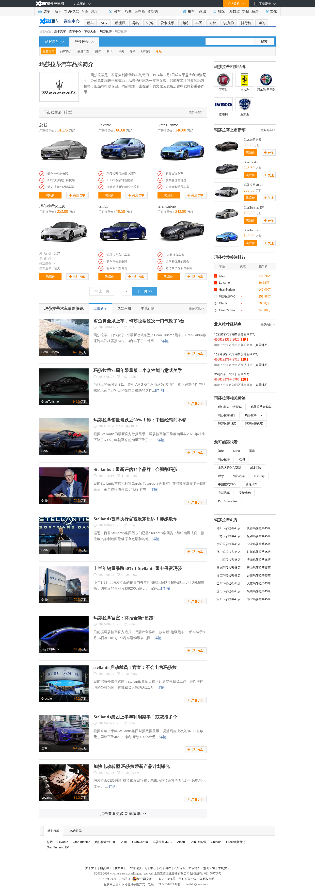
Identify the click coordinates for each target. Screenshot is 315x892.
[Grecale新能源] (226, 139)
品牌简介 (66, 51)
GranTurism (227, 289)
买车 (117, 11)
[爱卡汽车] (50, 3)
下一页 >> (144, 291)
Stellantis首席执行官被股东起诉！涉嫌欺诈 (135, 518)
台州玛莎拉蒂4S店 (259, 575)
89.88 (248, 145)
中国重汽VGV (227, 484)
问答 (261, 23)
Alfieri (181, 842)
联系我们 (120, 868)
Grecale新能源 (252, 139)
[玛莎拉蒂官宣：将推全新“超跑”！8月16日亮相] (64, 617)
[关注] (269, 152)
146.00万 (264, 289)
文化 (273, 11)
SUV (94, 11)
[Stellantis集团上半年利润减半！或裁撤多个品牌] (64, 716)
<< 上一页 (101, 291)
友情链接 (135, 868)
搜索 (264, 41)
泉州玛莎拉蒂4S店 (259, 591)
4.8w (132, 624)
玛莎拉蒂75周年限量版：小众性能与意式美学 (138, 370)
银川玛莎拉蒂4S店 (259, 552)
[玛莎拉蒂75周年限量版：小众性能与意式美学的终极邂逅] (64, 370)
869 (131, 327)
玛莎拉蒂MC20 (52, 206)
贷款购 (152, 11)
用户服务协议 (188, 879)
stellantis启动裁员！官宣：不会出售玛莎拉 (135, 667)
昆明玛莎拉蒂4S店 (259, 536)
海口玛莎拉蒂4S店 (228, 575)
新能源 (120, 23)
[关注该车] (77, 195)
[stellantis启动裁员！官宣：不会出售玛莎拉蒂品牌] (64, 667)
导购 (67, 11)
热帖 (245, 11)
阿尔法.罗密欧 (266, 89)
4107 (134, 476)
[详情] (164, 341)
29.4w (135, 773)
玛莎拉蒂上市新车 (230, 130)
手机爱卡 (224, 868)
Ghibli (103, 206)
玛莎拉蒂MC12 (163, 842)
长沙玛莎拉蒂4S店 (259, 528)
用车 (191, 11)
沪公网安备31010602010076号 (156, 879)
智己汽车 (239, 476)
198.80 (249, 213)
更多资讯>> (196, 308)
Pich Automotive (227, 501)
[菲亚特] (223, 80)
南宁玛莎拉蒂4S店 (259, 599)
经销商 (140, 11)
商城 (202, 11)
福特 (221, 451)
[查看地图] (261, 345)
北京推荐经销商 (228, 324)
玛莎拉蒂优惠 (254, 423)
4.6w (134, 575)
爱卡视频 (167, 23)
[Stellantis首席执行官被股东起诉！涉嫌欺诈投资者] (64, 518)
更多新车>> (268, 130)
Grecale (46, 698)
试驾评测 (124, 308)
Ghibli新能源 (197, 842)
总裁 (43, 125)
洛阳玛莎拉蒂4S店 (228, 528)
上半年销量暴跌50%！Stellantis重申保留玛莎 (138, 568)
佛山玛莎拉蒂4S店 (228, 552)
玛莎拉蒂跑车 (227, 415)
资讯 (109, 51)
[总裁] (64, 151)
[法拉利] (245, 80)
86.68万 (263, 282)
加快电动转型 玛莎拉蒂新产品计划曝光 (132, 766)
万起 (80, 352)
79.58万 (263, 303)
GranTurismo (168, 125)
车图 (84, 11)
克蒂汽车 (224, 493)
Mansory (259, 476)
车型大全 (90, 31)
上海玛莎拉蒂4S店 (228, 536)
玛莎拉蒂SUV (254, 415)
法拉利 (244, 89)
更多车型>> (196, 112)
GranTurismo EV (254, 207)
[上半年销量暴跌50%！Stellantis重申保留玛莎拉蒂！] (64, 568)
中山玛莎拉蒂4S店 (228, 560)
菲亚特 (223, 89)
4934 (133, 426)
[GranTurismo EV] (226, 207)
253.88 (249, 190)
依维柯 (223, 114)
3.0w (134, 674)
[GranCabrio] (182, 232)
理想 (221, 476)
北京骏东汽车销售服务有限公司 (234, 334)
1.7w (132, 525)
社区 (221, 11)
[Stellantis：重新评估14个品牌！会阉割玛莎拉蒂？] (64, 469)
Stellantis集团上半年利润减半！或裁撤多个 (135, 716)
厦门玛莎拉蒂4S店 (228, 591)
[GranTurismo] (182, 151)
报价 (128, 11)
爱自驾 (234, 11)
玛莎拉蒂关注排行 (230, 257)
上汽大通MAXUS (229, 467)
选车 (46, 11)
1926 (132, 377)
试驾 (75, 11)
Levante (104, 125)
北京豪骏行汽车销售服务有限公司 (236, 354)
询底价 (50, 195)
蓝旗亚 (244, 114)
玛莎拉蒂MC (227, 296)
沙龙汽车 (251, 484)
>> (123, 813)
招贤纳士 (106, 868)
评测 (121, 51)
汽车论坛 (180, 868)
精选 (255, 11)
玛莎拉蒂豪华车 (261, 407)
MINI (236, 451)
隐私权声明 (207, 879)
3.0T (57, 253)
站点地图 (194, 868)
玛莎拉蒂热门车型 (58, 112)
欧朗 (242, 459)
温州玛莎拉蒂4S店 (228, 599)
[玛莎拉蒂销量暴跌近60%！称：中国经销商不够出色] (64, 419)
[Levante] (123, 151)
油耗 (184, 23)
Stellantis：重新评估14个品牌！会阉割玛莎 (135, 469)
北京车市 (80, 3)
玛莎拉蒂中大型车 (230, 407)
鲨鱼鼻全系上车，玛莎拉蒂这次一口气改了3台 (139, 320)
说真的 (228, 23)
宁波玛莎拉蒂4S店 (259, 544)
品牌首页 (48, 51)
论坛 (159, 51)
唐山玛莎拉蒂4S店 (259, 567)
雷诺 (252, 451)
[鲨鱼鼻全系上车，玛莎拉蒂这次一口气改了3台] (64, 320)
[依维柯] (223, 104)
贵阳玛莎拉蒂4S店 (228, 544)
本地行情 (148, 308)
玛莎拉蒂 (106, 31)
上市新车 (100, 308)
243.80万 (264, 310)
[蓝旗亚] (245, 104)
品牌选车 (52, 41)
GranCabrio (167, 206)
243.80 (249, 167)
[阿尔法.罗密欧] (266, 80)
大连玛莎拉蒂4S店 (259, 583)
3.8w (132, 723)
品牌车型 (83, 51)
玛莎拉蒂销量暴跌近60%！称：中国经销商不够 (140, 419)
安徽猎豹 (245, 493)
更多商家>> (268, 324)
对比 (212, 23)
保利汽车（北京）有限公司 (232, 374)
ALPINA (255, 467)
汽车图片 (165, 868)
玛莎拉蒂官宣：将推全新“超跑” (125, 617)
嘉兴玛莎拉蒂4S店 (228, 567)
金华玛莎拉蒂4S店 (228, 583)
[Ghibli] (123, 232)
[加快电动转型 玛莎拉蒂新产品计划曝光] (64, 766)
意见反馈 (209, 868)
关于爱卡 (91, 868)
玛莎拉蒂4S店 (227, 423)
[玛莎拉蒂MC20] (64, 232)
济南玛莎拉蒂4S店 (259, 560)
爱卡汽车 (60, 31)
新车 (58, 11)
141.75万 (264, 276)
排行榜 (246, 23)
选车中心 (75, 31)
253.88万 (264, 296)
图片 (98, 51)
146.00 (249, 235)
